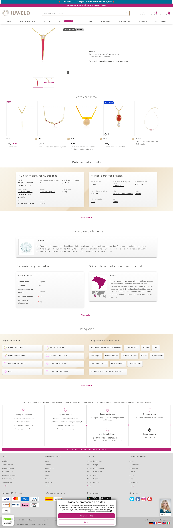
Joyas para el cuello (129, 356)
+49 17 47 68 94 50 (102, 438)
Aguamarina (134, 465)
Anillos (47, 21)
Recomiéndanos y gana (65, 425)
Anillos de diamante (94, 461)
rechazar (104, 507)
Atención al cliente (23, 422)
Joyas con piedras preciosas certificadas (105, 348)
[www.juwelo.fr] (155, 523)
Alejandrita (133, 468)
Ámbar (132, 475)
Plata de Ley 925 (47, 191)
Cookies (32, 520)
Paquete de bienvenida (65, 429)
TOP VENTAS (124, 21)
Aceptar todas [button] (86, 516)
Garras (138, 193)
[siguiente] (168, 126)
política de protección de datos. (99, 511)
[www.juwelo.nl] (159, 523)
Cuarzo (94, 184)
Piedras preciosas (131, 348)
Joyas (9, 21)
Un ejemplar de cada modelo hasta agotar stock (108, 371)
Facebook (137, 499)
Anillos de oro (7, 465)
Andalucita (133, 482)
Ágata (47, 461)
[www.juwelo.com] (164, 523)
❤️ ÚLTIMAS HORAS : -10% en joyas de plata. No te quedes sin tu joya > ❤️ (86, 2)
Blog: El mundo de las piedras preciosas (64, 422)
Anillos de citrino (93, 482)
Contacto (55, 520)
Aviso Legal (43, 520)
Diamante (48, 482)
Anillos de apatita (94, 479)
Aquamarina (49, 468)
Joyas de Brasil (157, 356)
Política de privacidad (17, 520)
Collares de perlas (9, 475)
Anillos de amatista (94, 472)
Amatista (48, 465)
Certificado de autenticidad (23, 418)
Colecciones (87, 21)
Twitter (131, 499)
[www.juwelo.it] (168, 523)
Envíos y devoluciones (23, 415)
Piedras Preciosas (28, 21)
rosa (93, 201)
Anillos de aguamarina (95, 468)
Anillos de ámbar (93, 475)
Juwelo (43, 203)
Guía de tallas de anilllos (23, 425)
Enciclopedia (160, 21)
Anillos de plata (8, 468)
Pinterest (149, 499)
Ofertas (144, 356)
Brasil (115, 201)
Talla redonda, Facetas (123, 193)
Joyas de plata (95, 356)
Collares (146, 348)
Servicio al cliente (107, 434)
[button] (143, 13)
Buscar (127, 13)
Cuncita (48, 479)
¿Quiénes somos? (65, 415)
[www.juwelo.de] (151, 523)
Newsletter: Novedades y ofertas (65, 418)
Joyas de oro (7, 482)
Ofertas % (143, 21)
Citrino (47, 472)
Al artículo (85, 217)
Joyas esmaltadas (26, 203)
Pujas (66, 21)
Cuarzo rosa (118, 185)
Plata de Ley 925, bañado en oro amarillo (25, 194)
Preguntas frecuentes (23, 429)
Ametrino (133, 479)
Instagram (143, 499)
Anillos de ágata (93, 465)
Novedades (105, 21)
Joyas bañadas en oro (98, 364)
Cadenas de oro (8, 472)
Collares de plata (111, 356)
